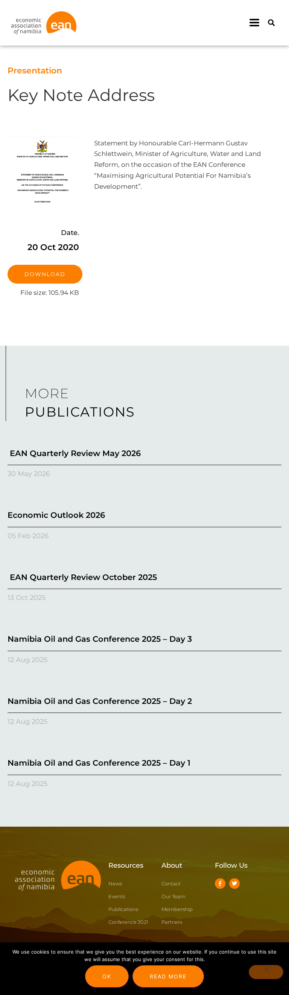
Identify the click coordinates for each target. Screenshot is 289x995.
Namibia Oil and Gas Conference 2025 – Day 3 (100, 639)
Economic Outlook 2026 (56, 515)
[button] (255, 23)
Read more (168, 976)
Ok (106, 976)
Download (44, 274)
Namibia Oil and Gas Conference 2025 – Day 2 (100, 701)
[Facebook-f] (220, 883)
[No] (266, 972)
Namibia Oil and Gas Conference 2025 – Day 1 (99, 763)
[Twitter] (234, 883)
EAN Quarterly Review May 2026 (74, 453)
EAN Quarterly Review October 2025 (82, 577)
